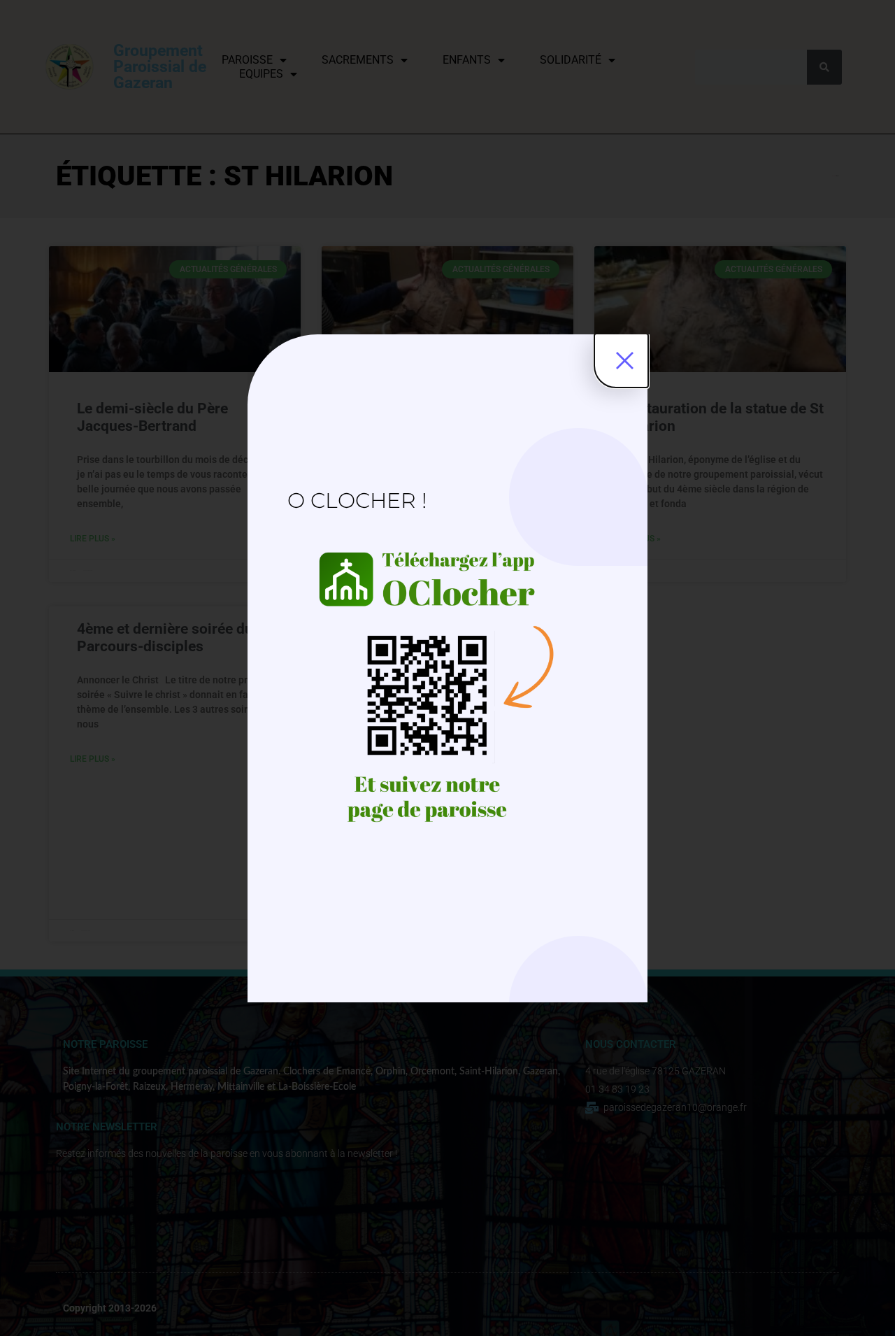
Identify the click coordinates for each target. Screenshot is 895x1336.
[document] (447, 668)
